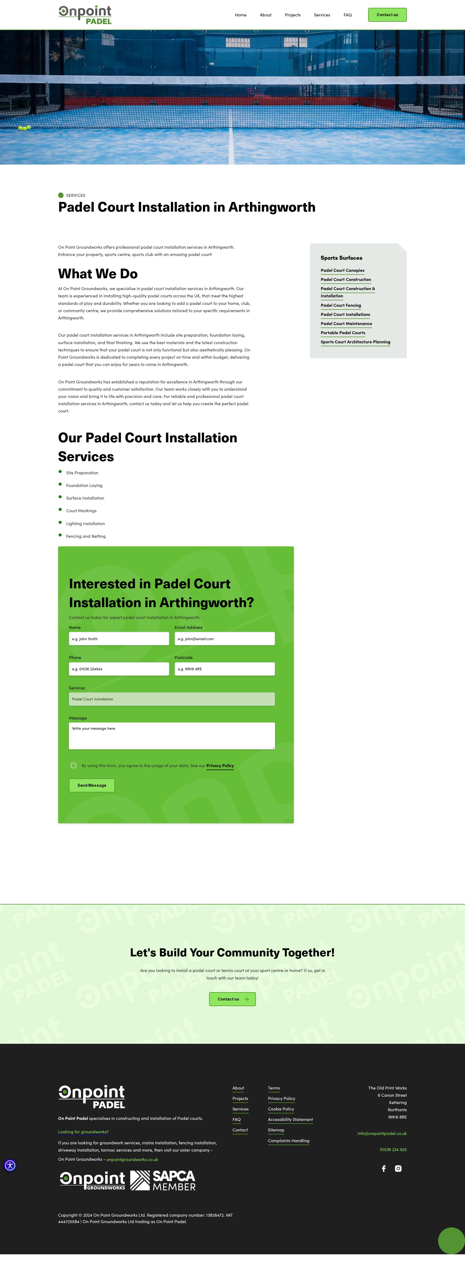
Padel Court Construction (346, 279)
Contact (240, 1130)
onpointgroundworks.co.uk (132, 1159)
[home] (85, 15)
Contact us (387, 14)
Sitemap (276, 1130)
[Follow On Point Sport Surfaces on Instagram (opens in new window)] (398, 1168)
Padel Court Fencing (341, 305)
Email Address (189, 627)
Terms (274, 1088)
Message (78, 718)
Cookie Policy (281, 1109)
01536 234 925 (393, 1149)
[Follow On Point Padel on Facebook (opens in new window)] (384, 1168)
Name (75, 627)
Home (240, 14)
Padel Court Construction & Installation (348, 291)
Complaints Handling (288, 1140)
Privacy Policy (281, 1098)
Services (322, 14)
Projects (293, 14)
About (266, 14)
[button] (10, 1165)
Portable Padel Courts (343, 332)
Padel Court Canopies (342, 270)
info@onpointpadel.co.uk (382, 1133)
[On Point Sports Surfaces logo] (91, 1099)
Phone (75, 657)
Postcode (184, 657)
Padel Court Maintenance (346, 323)
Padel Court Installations (345, 314)
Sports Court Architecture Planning (355, 341)
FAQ (348, 14)
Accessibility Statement (290, 1119)
